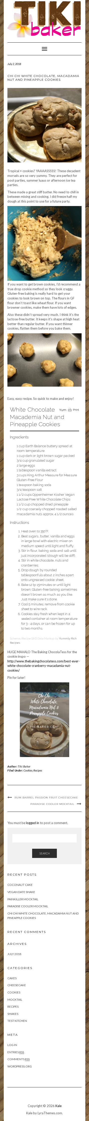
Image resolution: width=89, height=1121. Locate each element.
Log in (12, 1045)
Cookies (27, 770)
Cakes (12, 978)
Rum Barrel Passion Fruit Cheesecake (46, 797)
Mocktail (14, 999)
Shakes (12, 1014)
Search (44, 853)
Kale (58, 1106)
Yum (62, 410)
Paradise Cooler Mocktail (52, 804)
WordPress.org (19, 1066)
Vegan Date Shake (21, 892)
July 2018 (14, 954)
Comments (18, 1059)
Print (76, 410)
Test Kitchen (17, 1021)
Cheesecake (16, 985)
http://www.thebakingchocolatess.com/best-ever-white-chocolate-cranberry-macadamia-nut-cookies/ (43, 665)
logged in (32, 823)
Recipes (37, 770)
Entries (15, 1052)
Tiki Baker (24, 766)
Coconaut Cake (20, 885)
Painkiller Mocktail (22, 899)
